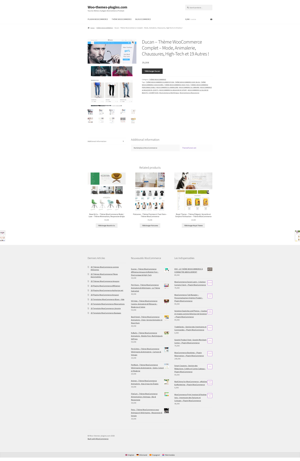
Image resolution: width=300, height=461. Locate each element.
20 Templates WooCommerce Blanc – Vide (107, 299)
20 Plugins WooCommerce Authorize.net (107, 290)
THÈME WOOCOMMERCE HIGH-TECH (176, 85)
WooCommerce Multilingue (169, 93)
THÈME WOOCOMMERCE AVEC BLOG (187, 82)
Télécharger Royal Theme (193, 225)
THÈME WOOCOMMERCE (122, 19)
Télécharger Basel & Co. (106, 225)
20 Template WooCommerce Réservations (108, 304)
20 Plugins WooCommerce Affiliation (105, 286)
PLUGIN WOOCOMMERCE (98, 19)
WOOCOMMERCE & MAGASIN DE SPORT (173, 90)
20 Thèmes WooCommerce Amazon (105, 281)
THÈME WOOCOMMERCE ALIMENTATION (160, 82)
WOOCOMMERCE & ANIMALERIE (167, 87)
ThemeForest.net (189, 148)
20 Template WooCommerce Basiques (106, 313)
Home (92, 28)
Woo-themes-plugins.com (107, 7)
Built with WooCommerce (98, 439)
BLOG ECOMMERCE (143, 19)
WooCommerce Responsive (189, 93)
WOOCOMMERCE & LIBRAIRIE (189, 87)
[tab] (107, 141)
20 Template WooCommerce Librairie (106, 308)
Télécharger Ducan (152, 71)
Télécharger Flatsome (150, 225)
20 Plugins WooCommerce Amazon (105, 295)
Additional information (97, 141)
